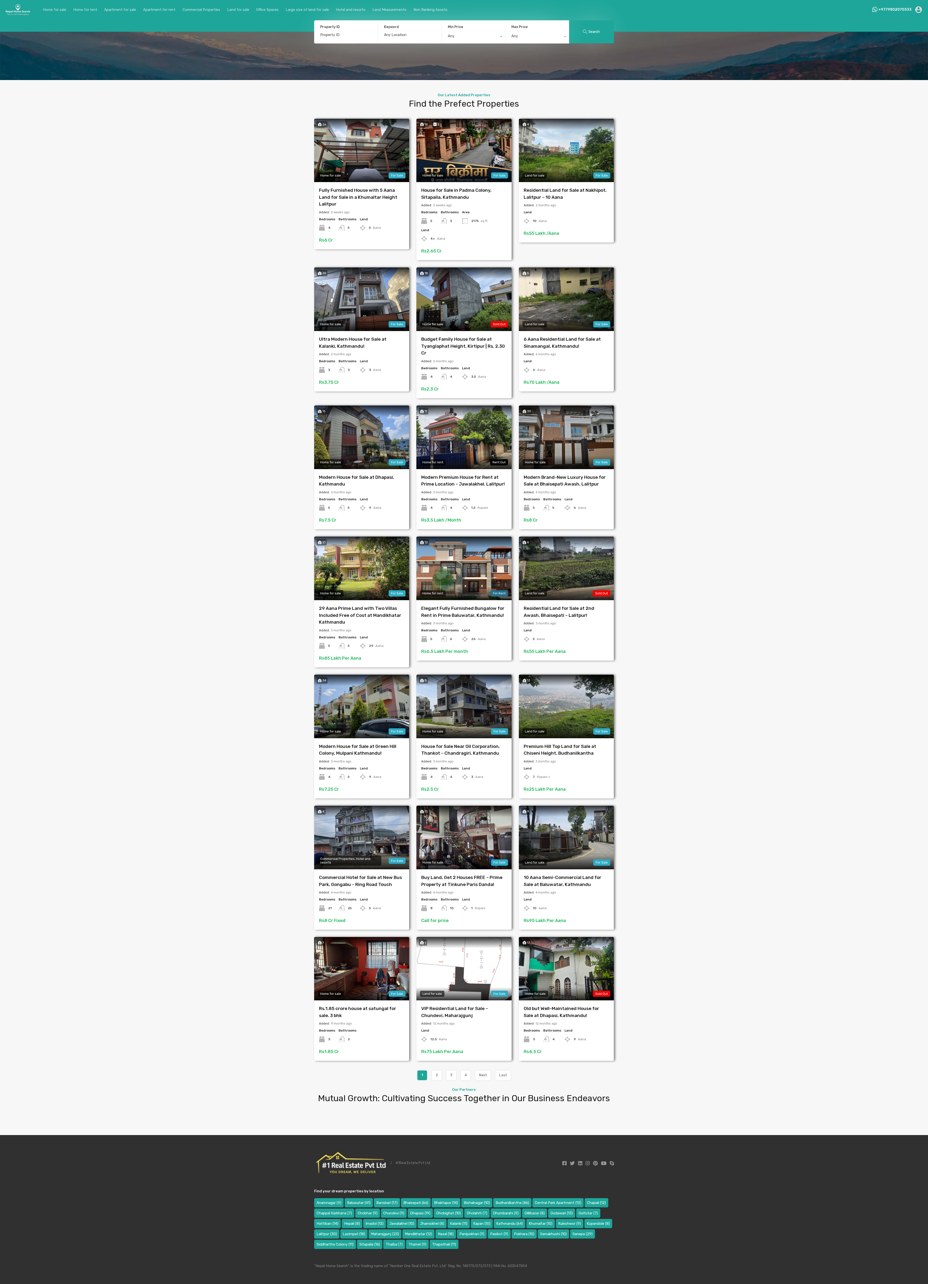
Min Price (455, 27)
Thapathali (444, 1244)
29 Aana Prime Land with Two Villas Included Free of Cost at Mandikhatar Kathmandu (360, 615)
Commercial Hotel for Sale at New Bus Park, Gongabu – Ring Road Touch (360, 881)
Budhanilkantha (512, 1203)
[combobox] (473, 37)
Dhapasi (420, 1213)
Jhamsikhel (432, 1223)
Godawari (562, 1213)
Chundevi (393, 1213)
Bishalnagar (477, 1203)
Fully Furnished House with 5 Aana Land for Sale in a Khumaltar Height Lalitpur (358, 197)
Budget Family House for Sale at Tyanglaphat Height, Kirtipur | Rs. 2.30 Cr (463, 346)
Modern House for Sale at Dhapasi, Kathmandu (356, 480)
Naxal (446, 1234)
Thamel (417, 1244)
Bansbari (387, 1203)
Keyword (391, 27)
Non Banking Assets (430, 9)
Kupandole (598, 1223)
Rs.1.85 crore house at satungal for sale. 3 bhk (357, 1012)
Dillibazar (534, 1213)
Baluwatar (358, 1203)
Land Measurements (389, 9)
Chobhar (367, 1213)
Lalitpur (327, 1234)
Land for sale (238, 9)
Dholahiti (477, 1213)
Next (483, 1075)
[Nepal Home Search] (18, 13)
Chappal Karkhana (334, 1213)
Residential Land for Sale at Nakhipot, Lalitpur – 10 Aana (565, 193)
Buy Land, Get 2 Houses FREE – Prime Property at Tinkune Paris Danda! (461, 881)
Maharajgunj (385, 1234)
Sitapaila (369, 1244)
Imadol (375, 1223)
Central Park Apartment (558, 1203)
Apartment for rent (159, 9)
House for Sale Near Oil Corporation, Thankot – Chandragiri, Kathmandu (460, 750)
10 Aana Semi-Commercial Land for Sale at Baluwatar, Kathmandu (562, 881)
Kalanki (458, 1223)
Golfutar (588, 1213)
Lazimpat (354, 1234)
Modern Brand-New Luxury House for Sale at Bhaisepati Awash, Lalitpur (565, 480)
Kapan (481, 1223)
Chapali (596, 1203)
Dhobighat (448, 1213)
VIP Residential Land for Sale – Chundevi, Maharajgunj (454, 1012)
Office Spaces (267, 9)
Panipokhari (471, 1234)
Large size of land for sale (307, 9)
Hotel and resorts (350, 9)
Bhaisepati (415, 1203)
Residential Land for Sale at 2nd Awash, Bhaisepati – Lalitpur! (559, 611)
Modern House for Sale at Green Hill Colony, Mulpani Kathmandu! (357, 750)
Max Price (519, 27)
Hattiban (327, 1223)
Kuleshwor (569, 1223)
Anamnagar (329, 1203)
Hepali (352, 1223)
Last (503, 1075)
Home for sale (54, 9)
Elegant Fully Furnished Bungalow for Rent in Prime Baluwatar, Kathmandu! (462, 611)
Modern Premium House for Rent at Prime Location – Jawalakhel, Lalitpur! (463, 480)
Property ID (330, 27)
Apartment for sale (120, 9)
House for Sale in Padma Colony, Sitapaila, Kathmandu (456, 193)
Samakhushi (553, 1234)
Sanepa (583, 1234)
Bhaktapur (446, 1203)
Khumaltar (540, 1223)
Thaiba (394, 1244)
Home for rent (85, 9)
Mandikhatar (418, 1234)
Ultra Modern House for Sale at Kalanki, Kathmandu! (352, 342)
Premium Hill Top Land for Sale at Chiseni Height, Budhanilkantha (560, 750)
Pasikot (499, 1234)
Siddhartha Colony (335, 1244)
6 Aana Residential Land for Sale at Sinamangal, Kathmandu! (562, 342)
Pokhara (524, 1234)
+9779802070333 (895, 9)
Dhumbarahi (506, 1213)
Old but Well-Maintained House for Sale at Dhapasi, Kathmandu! (561, 1012)
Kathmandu (509, 1223)
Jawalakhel (401, 1223)
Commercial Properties (201, 9)
